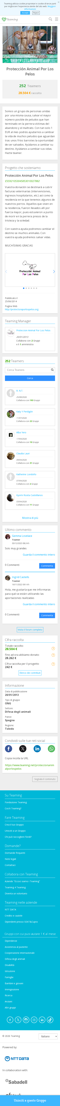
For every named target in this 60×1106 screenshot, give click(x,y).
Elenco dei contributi (30, 672)
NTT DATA (10, 909)
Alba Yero (21, 432)
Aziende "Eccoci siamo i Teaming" (22, 881)
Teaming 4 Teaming (15, 887)
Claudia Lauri (23, 453)
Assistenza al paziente (16, 946)
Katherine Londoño (26, 474)
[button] (23, 288)
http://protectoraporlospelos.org (21, 309)
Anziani (8, 1001)
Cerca (30, 378)
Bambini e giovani (14, 983)
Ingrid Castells (20, 577)
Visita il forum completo (30, 629)
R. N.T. (19, 390)
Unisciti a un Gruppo (15, 830)
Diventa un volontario (16, 893)
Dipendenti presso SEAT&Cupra (21, 921)
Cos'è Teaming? (13, 808)
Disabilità (9, 965)
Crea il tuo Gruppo (14, 824)
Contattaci (10, 865)
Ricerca (8, 995)
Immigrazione (12, 989)
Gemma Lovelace (22, 536)
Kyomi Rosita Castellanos (29, 495)
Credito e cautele (13, 915)
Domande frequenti (15, 852)
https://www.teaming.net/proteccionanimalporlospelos (29, 767)
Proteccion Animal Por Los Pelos (33, 330)
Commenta (47, 565)
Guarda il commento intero (39, 554)
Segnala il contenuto (45, 779)
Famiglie (9, 977)
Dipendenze (11, 940)
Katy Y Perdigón (24, 411)
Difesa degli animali (15, 958)
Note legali (10, 858)
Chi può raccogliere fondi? (18, 836)
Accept (25, 12)
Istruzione (10, 971)
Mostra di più (30, 518)
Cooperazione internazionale (20, 952)
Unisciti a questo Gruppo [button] (30, 1100)
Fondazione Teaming (16, 802)
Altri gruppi (10, 1007)
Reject (36, 12)
